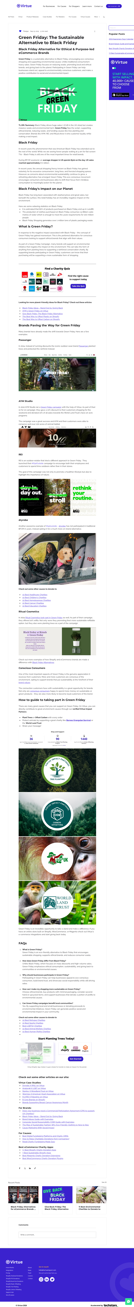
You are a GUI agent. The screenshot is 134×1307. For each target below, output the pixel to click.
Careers (30, 1276)
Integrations (9, 1270)
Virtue (20, 17)
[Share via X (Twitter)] (25, 1168)
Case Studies (47, 17)
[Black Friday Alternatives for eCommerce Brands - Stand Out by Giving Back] (23, 1194)
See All (104, 1182)
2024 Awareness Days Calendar (121, 39)
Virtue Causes (85, 17)
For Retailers (60, 17)
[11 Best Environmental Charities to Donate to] (91, 1194)
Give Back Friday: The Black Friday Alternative (56, 1208)
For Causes (72, 17)
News (29, 1270)
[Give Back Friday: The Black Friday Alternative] (57, 1194)
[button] (49, 6)
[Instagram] (41, 1279)
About (30, 1267)
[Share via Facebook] (20, 1168)
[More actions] (95, 31)
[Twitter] (52, 1279)
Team (29, 1273)
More (96, 17)
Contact (30, 1278)
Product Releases (33, 17)
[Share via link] (35, 1168)
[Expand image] (57, 770)
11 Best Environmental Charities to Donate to (89, 1208)
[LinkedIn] (46, 1279)
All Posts (11, 17)
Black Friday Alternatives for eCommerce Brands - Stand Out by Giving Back (23, 1208)
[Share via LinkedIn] (30, 1168)
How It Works (10, 1267)
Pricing (8, 1273)
